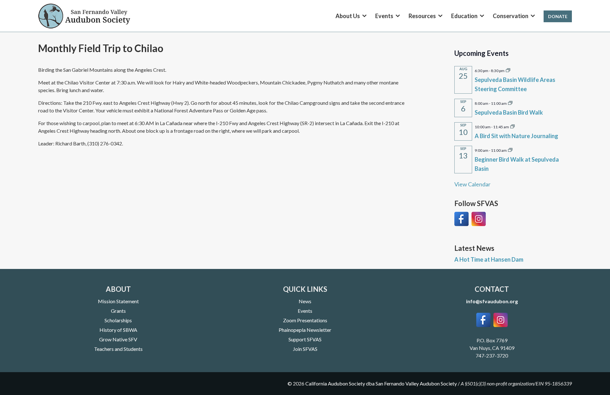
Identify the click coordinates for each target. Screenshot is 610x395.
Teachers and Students (118, 349)
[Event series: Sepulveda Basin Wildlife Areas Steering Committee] (508, 69)
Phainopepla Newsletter (305, 330)
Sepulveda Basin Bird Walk (509, 112)
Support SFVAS (305, 339)
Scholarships (118, 320)
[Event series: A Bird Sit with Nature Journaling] (512, 126)
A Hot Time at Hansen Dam (488, 259)
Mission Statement (118, 301)
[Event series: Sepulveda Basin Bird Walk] (510, 102)
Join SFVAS (305, 349)
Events (305, 311)
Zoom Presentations (305, 320)
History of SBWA (118, 330)
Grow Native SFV (118, 339)
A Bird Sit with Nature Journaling (516, 135)
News (305, 301)
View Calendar (472, 184)
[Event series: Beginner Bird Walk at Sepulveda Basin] (510, 149)
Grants (118, 311)
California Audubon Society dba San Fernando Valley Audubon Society (381, 383)
